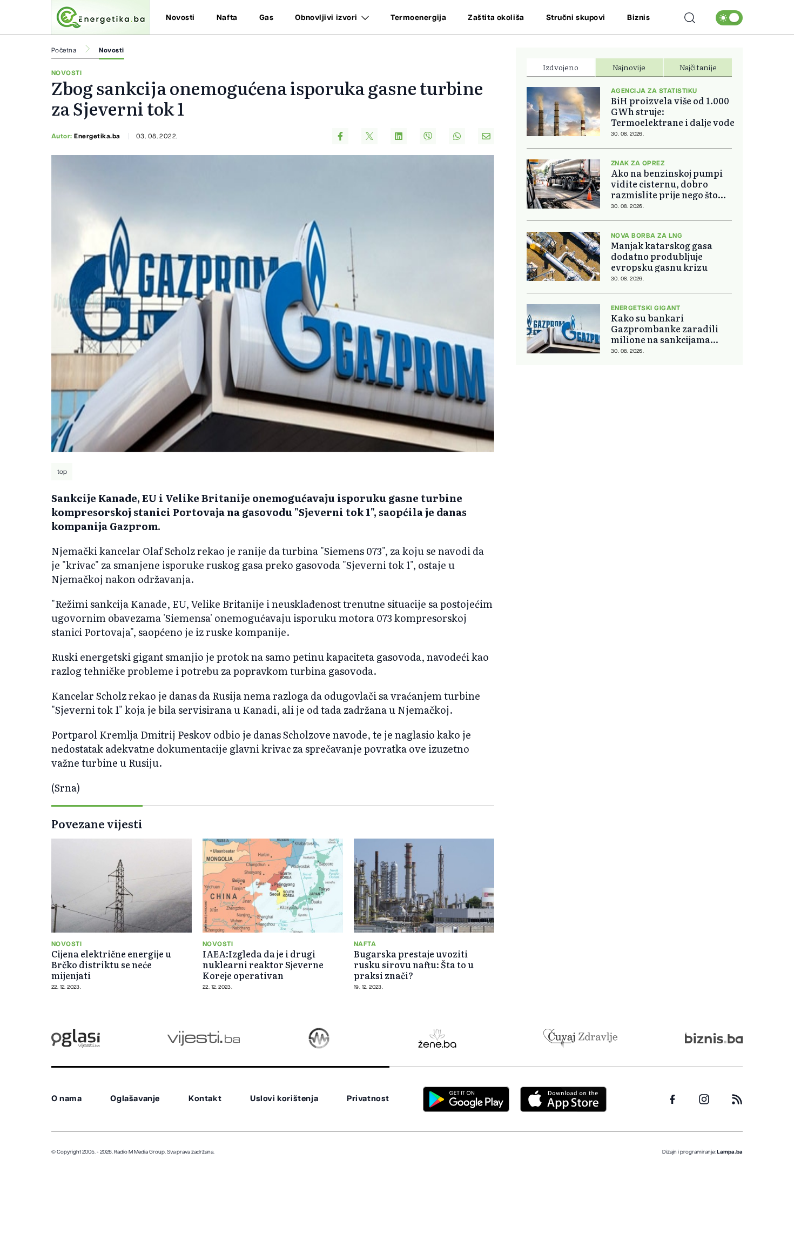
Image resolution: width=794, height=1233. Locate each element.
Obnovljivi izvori (326, 18)
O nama (66, 1099)
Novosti (180, 18)
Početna (63, 50)
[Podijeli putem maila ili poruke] (486, 136)
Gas (266, 18)
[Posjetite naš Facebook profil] (672, 1099)
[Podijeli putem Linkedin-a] (399, 136)
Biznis (638, 18)
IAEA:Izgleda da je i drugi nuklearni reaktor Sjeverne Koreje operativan (263, 964)
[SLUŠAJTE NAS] (319, 1038)
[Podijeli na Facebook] (340, 136)
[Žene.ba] (437, 1038)
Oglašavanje (135, 1099)
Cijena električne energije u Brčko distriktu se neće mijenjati (111, 964)
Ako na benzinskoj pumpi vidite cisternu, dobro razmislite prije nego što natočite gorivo (667, 183)
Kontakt (205, 1099)
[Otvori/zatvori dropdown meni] (363, 18)
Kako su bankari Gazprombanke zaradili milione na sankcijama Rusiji (664, 328)
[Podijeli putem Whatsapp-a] (457, 136)
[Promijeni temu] (729, 17)
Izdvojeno (560, 67)
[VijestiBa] (203, 1038)
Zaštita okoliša (496, 18)
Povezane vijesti (97, 823)
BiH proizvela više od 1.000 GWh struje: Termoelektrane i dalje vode (673, 111)
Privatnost (368, 1099)
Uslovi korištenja (284, 1099)
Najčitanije (698, 67)
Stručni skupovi (575, 18)
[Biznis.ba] (714, 1038)
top (62, 471)
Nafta (227, 18)
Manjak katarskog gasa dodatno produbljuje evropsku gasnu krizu (661, 256)
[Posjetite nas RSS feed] (737, 1099)
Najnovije (629, 67)
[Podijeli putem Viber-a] (428, 136)
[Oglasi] (75, 1038)
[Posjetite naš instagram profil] (704, 1099)
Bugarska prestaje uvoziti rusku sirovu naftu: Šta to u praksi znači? (414, 964)
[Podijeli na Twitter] (369, 136)
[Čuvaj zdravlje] (580, 1038)
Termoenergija (418, 18)
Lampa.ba (730, 1152)
